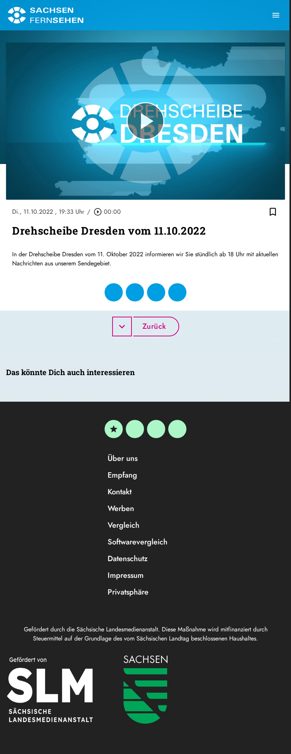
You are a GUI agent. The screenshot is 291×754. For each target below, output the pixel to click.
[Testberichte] (114, 429)
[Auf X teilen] (135, 292)
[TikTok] (177, 429)
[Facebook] (135, 429)
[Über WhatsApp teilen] (156, 292)
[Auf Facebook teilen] (114, 292)
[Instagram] (156, 429)
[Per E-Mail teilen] (177, 292)
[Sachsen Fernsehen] (45, 15)
